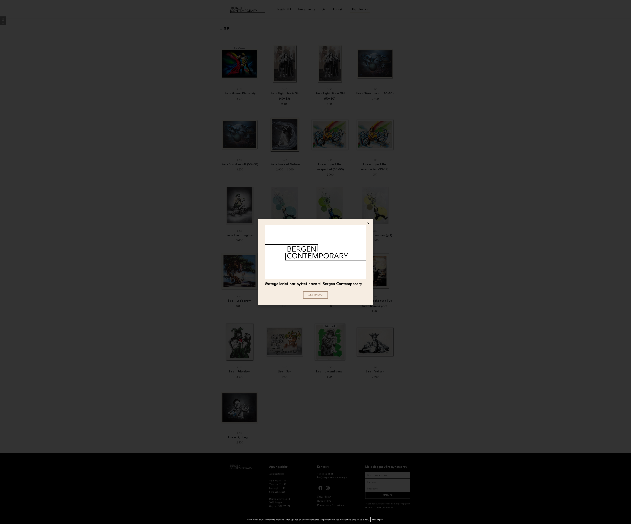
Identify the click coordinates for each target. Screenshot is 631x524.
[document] (315, 262)
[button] (368, 223)
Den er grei (377, 519)
